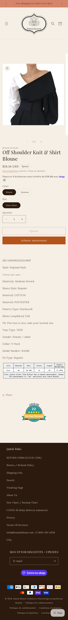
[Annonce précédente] (6, 3)
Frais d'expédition (10, 171)
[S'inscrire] (54, 561)
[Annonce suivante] (62, 3)
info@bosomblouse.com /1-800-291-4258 (31, 532)
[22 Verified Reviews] (34, 427)
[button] (6, 23)
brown (26, 193)
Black (11, 193)
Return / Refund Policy (20, 465)
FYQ (9, 539)
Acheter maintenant (34, 240)
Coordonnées (47, 613)
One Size (13, 206)
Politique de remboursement (39, 603)
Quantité (7, 212)
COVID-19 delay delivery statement (27, 510)
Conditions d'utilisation (50, 608)
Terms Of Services (17, 525)
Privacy (11, 517)
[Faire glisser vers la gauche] (26, 141)
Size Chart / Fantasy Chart (22, 502)
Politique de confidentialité (23, 608)
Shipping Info (14, 472)
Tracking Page (15, 487)
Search (11, 480)
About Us (12, 495)
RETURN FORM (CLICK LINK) (24, 457)
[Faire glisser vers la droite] (41, 141)
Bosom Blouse (19, 599)
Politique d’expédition (27, 613)
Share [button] (9, 394)
